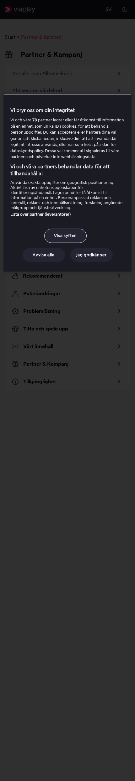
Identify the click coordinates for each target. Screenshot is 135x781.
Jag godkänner (91, 254)
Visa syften (65, 236)
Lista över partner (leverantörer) (40, 214)
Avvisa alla (43, 254)
